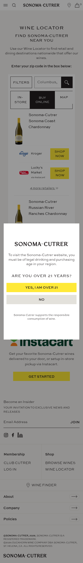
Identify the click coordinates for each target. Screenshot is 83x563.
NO (41, 299)
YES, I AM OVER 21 (41, 287)
